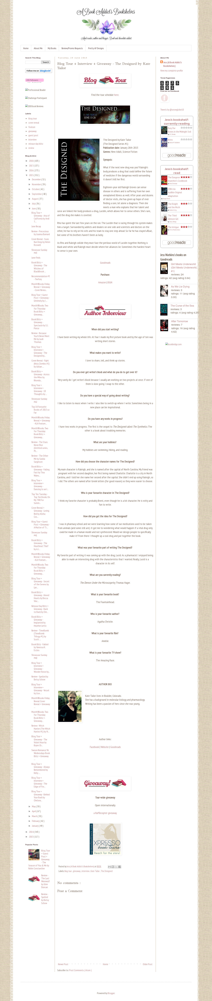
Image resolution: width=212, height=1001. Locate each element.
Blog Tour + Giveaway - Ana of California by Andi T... (41, 217)
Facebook (94, 747)
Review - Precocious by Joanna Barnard (41, 233)
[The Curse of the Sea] (165, 310)
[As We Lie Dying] (165, 291)
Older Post (147, 964)
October (36, 189)
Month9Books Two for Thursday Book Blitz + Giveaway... (40, 310)
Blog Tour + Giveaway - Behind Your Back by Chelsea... (41, 796)
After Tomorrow (179, 321)
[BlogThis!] (112, 866)
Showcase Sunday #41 (39, 534)
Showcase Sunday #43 (39, 251)
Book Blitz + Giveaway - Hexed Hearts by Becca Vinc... (40, 597)
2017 (31, 165)
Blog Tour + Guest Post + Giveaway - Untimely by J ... (41, 297)
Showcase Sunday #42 (39, 400)
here (116, 95)
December (36, 179)
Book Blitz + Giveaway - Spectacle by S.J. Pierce (40, 324)
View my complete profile (171, 70)
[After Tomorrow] (165, 326)
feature (31, 126)
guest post (33, 135)
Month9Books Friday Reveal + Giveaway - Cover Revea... (41, 286)
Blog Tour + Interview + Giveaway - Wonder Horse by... (41, 667)
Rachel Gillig (172, 210)
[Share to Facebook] (119, 866)
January (35, 825)
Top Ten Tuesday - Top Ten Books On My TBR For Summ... (41, 499)
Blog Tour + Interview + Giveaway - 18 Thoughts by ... (39, 390)
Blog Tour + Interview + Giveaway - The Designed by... (39, 351)
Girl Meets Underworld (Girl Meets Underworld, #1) (184, 267)
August (35, 198)
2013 (31, 836)
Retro (170, 139)
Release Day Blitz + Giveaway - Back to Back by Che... (40, 608)
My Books (52, 48)
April (34, 811)
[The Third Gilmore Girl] (165, 220)
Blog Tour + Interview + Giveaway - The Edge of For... (39, 782)
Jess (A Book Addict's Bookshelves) (172, 64)
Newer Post (63, 964)
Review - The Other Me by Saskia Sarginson (40, 458)
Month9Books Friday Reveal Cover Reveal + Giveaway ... (41, 702)
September (37, 193)
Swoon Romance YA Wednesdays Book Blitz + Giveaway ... (41, 755)
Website (105, 747)
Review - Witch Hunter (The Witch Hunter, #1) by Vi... (41, 728)
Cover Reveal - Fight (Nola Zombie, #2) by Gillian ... (41, 363)
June (34, 208)
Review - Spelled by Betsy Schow (40, 678)
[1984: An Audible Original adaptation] (165, 194)
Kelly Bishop (172, 222)
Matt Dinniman (173, 184)
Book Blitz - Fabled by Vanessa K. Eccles (40, 647)
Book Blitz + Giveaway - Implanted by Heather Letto (39, 621)
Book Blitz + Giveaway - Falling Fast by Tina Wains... (41, 471)
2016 (31, 170)
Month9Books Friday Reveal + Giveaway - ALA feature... (41, 420)
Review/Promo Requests (72, 48)
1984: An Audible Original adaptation (175, 192)
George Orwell (166, 199)
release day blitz (35, 143)
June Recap (36, 226)
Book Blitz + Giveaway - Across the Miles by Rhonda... (41, 376)
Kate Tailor (95, 871)
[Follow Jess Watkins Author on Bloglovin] (38, 72)
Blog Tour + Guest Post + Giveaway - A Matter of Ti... (41, 524)
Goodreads (105, 262)
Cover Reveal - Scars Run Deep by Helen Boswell (41, 241)
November (36, 184)
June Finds (36, 257)
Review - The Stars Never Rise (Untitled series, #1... (40, 446)
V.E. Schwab (172, 134)
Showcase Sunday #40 (39, 656)
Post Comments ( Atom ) (80, 970)
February (36, 820)
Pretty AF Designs (96, 48)
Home (26, 48)
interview (86, 871)
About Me (38, 48)
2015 (31, 175)
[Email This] (109, 866)
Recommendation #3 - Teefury (41, 278)
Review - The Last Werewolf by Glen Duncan (45, 881)
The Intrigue (173, 227)
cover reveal (33, 122)
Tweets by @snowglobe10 (172, 109)
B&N (110, 282)
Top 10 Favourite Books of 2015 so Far (41, 409)
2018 (31, 160)
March (35, 816)
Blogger (111, 993)
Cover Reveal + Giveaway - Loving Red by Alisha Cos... (40, 512)
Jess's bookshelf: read (177, 171)
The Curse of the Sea (182, 305)
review (31, 147)
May (34, 806)
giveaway (77, 871)
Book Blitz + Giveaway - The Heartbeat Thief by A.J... (40, 545)
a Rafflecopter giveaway (105, 813)
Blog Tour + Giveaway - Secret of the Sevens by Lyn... (40, 583)
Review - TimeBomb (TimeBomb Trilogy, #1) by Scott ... (40, 635)
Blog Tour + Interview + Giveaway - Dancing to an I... (40, 485)
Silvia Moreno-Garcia (174, 230)
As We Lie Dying (180, 286)
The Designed (107, 871)
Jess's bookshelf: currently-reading (177, 121)
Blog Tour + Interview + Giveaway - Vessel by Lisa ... (40, 689)
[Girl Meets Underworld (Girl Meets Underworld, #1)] (165, 268)
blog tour (68, 871)
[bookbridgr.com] (173, 344)
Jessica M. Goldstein (174, 142)
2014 (31, 831)
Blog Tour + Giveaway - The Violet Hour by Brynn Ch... (39, 741)
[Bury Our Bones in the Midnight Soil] (165, 133)
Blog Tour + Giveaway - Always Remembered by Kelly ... (41, 768)
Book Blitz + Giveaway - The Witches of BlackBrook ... (39, 267)
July (34, 203)
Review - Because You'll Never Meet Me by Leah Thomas (40, 337)
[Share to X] (116, 866)
